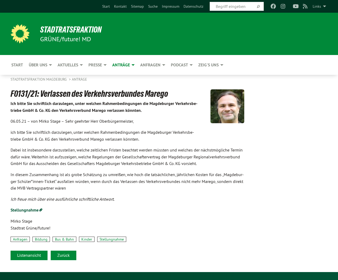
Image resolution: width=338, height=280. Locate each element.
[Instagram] (283, 6)
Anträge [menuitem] (121, 65)
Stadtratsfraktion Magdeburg (39, 79)
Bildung (41, 239)
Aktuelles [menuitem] (68, 65)
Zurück (63, 255)
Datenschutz (193, 6)
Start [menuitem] (17, 65)
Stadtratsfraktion (71, 29)
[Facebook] (273, 6)
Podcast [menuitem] (179, 65)
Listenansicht (29, 255)
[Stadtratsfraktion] (20, 33)
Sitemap (137, 6)
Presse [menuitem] (95, 65)
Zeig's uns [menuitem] (208, 65)
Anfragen (20, 239)
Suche (153, 6)
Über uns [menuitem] (38, 65)
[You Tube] (295, 6)
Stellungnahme (112, 239)
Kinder (86, 239)
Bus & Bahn (64, 239)
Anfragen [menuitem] (150, 65)
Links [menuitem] (317, 6)
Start (106, 6)
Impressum (170, 6)
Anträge (79, 79)
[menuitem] (106, 6)
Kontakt (120, 6)
